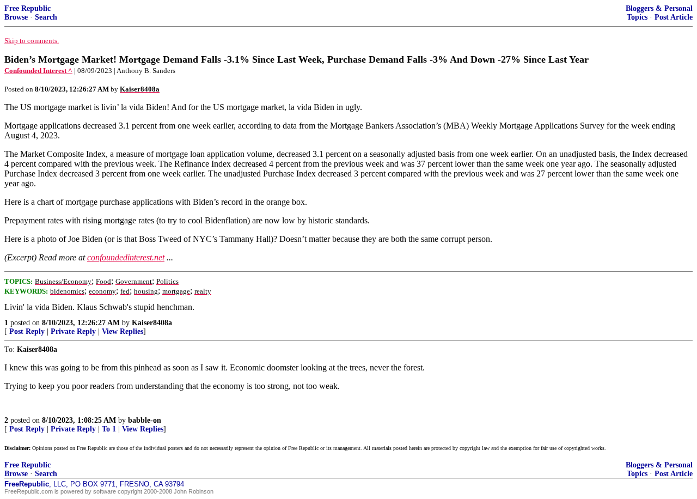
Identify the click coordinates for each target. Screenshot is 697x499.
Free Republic (27, 8)
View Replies (122, 331)
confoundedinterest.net (125, 257)
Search (46, 17)
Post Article (674, 17)
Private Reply (73, 331)
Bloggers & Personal (659, 8)
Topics (637, 17)
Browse (16, 17)
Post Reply (27, 331)
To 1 (109, 429)
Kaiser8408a (152, 323)
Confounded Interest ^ (38, 70)
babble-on (144, 420)
